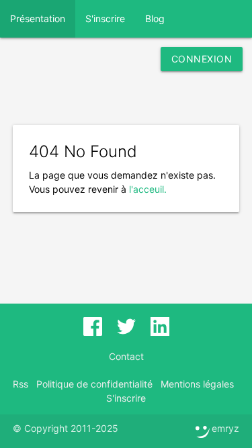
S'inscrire (105, 18)
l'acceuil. (148, 189)
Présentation (37, 18)
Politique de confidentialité (94, 384)
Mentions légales (197, 384)
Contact (126, 356)
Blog (155, 18)
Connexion (202, 58)
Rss (20, 384)
